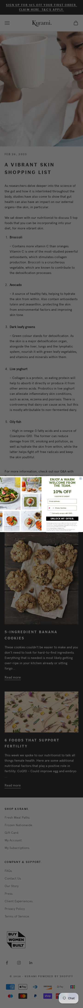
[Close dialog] (81, 478)
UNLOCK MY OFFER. (62, 518)
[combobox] (51, 508)
